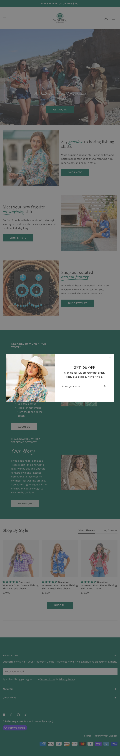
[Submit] (105, 386)
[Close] (110, 357)
